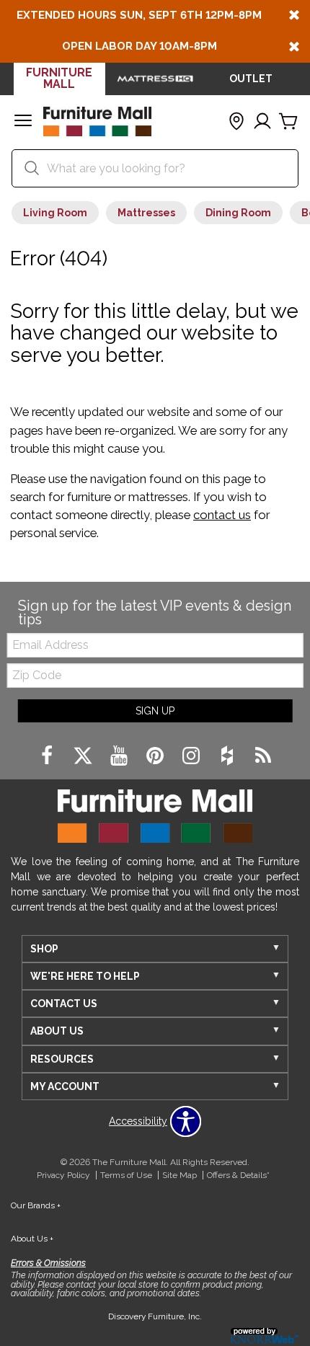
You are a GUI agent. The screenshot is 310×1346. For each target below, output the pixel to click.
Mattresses (146, 212)
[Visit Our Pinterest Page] (156, 756)
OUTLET (251, 78)
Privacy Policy (63, 1175)
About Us (32, 1239)
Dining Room (238, 212)
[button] (23, 122)
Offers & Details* (238, 1175)
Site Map (179, 1175)
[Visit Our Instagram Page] (192, 756)
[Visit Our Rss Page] (263, 756)
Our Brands (36, 1205)
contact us (222, 515)
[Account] (262, 122)
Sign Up (155, 711)
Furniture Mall (59, 78)
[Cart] (288, 122)
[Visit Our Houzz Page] (229, 756)
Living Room (55, 212)
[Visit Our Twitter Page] (84, 756)
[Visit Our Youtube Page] (120, 756)
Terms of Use (126, 1175)
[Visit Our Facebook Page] (48, 756)
